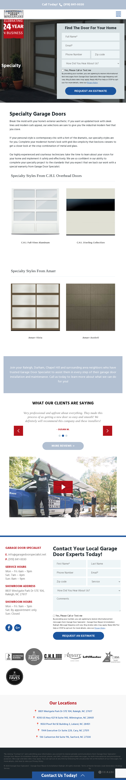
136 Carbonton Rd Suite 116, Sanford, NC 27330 (63, 737)
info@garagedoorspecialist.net (27, 554)
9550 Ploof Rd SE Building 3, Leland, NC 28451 (63, 724)
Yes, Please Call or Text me (77, 70)
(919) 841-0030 (17, 559)
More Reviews (61, 446)
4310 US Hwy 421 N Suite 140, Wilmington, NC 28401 (63, 718)
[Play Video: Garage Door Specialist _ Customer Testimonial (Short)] (63, 487)
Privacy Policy (92, 82)
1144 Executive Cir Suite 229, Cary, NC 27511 (63, 731)
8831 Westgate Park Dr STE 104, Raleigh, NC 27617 (63, 711)
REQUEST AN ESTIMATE (90, 90)
